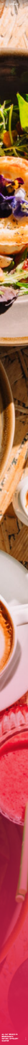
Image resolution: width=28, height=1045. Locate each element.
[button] (2, 4)
